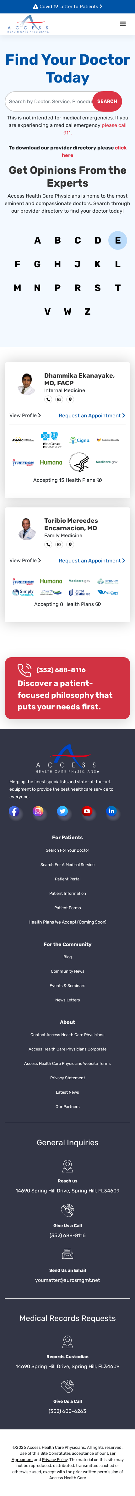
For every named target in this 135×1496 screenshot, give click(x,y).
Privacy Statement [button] (67, 1077)
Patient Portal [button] (67, 879)
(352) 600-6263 (67, 1411)
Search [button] (107, 101)
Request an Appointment (90, 415)
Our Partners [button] (68, 1106)
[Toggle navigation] (123, 24)
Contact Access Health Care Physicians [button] (67, 1034)
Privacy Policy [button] (55, 1459)
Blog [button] (67, 957)
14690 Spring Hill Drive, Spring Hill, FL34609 (67, 1191)
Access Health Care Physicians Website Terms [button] (67, 1063)
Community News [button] (67, 971)
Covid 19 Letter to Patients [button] (69, 6)
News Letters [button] (67, 1000)
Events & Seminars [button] (67, 985)
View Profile (23, 415)
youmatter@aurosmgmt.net (67, 1280)
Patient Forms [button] (67, 907)
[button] (28, 24)
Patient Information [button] (67, 893)
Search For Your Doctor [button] (67, 850)
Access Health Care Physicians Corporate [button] (67, 1049)
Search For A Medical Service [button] (67, 864)
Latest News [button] (67, 1092)
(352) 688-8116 (61, 670)
